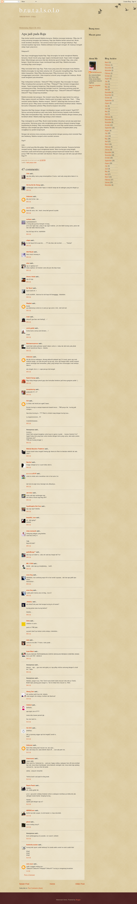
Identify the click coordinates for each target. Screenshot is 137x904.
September (108, 100)
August (107, 78)
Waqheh (29, 303)
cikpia (28, 240)
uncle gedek (30, 328)
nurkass (29, 219)
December (108, 68)
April (106, 89)
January (107, 149)
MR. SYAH (29, 563)
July (106, 81)
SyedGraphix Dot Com (33, 506)
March (107, 62)
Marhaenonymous (32, 343)
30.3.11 (28, 179)
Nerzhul (28, 462)
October (107, 76)
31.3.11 (28, 699)
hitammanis (30, 758)
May (106, 87)
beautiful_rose (31, 517)
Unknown (29, 196)
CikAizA (29, 705)
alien (28, 263)
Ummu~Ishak (30, 276)
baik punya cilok (31, 162)
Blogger (78, 900)
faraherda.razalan (32, 845)
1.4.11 (28, 871)
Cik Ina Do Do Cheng (33, 185)
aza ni (28, 208)
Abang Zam (30, 691)
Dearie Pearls (30, 785)
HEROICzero (30, 810)
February (107, 65)
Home (52, 884)
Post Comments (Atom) (35, 888)
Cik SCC (29, 728)
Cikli (27, 173)
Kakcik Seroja (30, 378)
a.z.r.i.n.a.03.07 (31, 473)
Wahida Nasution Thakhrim (35, 449)
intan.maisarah (31, 531)
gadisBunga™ (31, 552)
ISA (27, 401)
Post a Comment (29, 875)
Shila (28, 621)
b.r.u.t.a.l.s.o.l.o (39, 10)
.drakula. (29, 602)
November (108, 70)
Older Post (80, 884)
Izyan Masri (30, 651)
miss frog (29, 575)
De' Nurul (29, 288)
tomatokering (30, 389)
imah (28, 317)
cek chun (29, 493)
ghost (28, 822)
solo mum (29, 864)
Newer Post (24, 884)
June (106, 84)
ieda (27, 640)
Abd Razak (29, 252)
